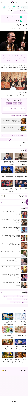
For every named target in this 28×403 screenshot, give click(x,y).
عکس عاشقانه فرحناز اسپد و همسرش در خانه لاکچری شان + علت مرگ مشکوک (21, 163)
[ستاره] (14, 2)
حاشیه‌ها (13, 115)
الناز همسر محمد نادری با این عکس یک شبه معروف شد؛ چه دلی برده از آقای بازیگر (11, 243)
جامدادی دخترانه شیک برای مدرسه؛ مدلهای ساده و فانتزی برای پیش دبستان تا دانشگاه (8, 335)
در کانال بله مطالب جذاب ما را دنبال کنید (19, 135)
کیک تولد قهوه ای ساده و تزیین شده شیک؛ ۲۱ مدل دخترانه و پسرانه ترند (11, 121)
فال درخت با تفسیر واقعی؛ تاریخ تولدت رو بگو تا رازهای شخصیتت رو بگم (12, 128)
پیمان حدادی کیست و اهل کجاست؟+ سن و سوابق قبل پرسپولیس (8, 163)
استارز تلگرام (9, 299)
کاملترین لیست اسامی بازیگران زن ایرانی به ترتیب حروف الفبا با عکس (11, 212)
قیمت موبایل (24, 302)
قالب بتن (14, 296)
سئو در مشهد (15, 299)
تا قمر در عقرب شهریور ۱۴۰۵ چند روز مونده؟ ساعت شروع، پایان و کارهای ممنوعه (20, 348)
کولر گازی (5, 296)
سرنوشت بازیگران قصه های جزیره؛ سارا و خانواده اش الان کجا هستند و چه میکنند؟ (21, 176)
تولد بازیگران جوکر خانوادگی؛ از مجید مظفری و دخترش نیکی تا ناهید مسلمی (7, 189)
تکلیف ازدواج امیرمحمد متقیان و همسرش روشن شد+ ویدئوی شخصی (10, 283)
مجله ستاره (11, 28)
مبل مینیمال (13, 302)
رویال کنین (19, 302)
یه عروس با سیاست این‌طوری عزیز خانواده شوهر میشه (20, 334)
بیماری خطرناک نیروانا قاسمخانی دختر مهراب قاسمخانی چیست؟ (21, 188)
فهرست (14, 399)
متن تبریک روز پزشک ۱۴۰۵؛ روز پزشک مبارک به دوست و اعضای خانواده (20, 322)
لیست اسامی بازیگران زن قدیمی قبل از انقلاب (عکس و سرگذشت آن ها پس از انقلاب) (10, 236)
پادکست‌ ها (14, 401)
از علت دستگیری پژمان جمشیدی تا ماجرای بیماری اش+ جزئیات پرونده (11, 228)
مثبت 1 (10, 296)
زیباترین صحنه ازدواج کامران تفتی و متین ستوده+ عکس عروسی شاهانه (11, 267)
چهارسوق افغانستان (23, 299)
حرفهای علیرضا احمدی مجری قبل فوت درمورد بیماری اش (10, 251)
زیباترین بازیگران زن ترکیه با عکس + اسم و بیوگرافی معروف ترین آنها (10, 220)
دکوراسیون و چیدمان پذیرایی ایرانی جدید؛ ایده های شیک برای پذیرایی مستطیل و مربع (8, 348)
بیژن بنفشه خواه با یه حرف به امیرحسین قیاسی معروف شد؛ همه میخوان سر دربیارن (11, 259)
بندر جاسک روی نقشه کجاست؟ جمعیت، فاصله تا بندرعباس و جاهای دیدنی (8, 322)
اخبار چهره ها (18, 115)
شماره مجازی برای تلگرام (22, 296)
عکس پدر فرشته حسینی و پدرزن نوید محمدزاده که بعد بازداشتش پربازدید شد (7, 176)
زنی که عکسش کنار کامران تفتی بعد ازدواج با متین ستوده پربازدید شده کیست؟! (11, 275)
